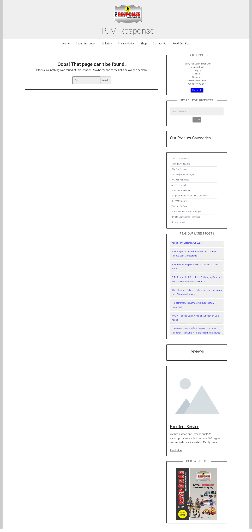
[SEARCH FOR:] (86, 80)
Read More (176, 450)
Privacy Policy (126, 43)
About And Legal (85, 43)
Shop (144, 43)
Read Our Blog (181, 43)
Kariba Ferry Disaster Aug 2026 (187, 243)
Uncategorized (178, 222)
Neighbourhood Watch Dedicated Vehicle (190, 196)
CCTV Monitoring (179, 201)
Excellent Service (184, 426)
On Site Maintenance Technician (185, 217)
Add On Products (179, 185)
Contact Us (159, 43)
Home (66, 43)
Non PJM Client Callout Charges (186, 212)
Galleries (106, 43)
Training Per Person (180, 206)
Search (197, 120)
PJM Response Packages (182, 174)
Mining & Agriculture (180, 164)
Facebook (196, 90)
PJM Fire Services (179, 169)
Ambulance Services (180, 190)
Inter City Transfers (180, 158)
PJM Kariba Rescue (180, 180)
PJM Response (127, 31)
